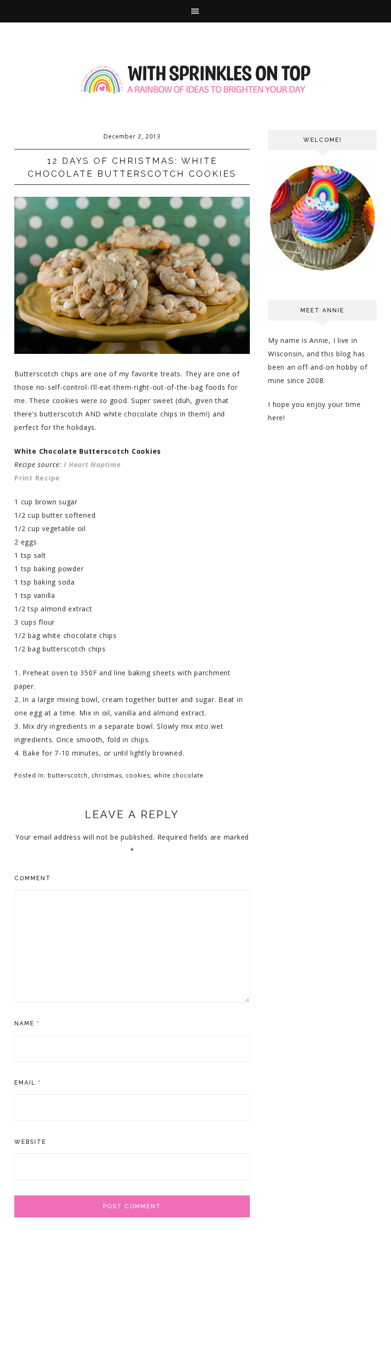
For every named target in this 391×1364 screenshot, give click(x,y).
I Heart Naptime (92, 464)
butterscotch (68, 775)
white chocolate (179, 775)
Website (30, 1142)
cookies (138, 775)
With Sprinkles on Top (195, 80)
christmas (107, 775)
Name (27, 1023)
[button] (195, 11)
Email (27, 1082)
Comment (32, 878)
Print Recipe (37, 477)
